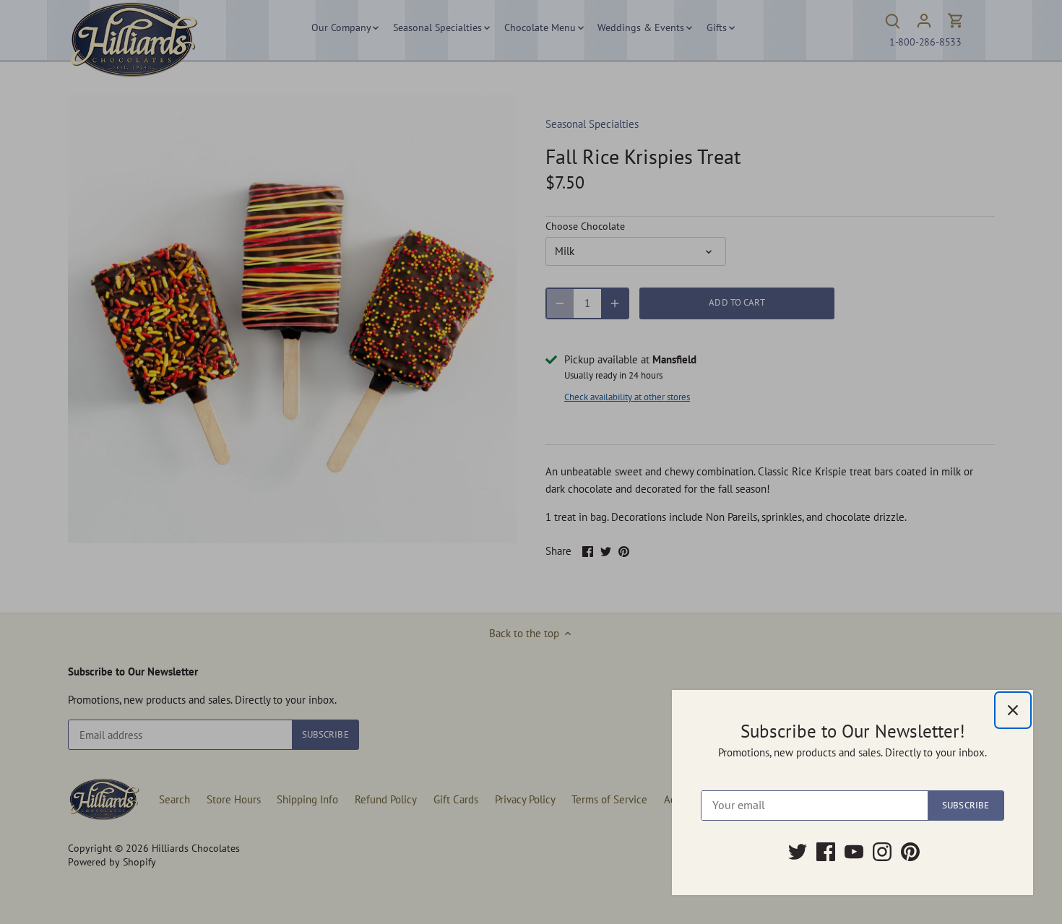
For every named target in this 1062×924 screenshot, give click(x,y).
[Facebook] (825, 851)
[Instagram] (882, 851)
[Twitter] (797, 851)
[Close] (1013, 710)
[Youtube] (854, 851)
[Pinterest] (910, 851)
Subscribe (965, 805)
